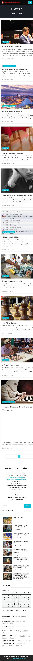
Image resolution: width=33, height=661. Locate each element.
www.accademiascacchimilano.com (16, 477)
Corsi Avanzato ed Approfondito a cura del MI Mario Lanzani (21, 566)
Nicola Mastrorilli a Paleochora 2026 (20, 542)
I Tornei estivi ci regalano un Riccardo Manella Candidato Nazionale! (20, 551)
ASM (13, 58)
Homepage (13, 13)
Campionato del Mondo (9, 66)
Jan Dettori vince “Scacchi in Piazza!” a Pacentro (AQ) (20, 526)
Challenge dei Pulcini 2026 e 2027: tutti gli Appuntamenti (20, 558)
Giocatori (5, 41)
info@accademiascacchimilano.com (16, 479)
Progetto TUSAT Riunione (23, 640)
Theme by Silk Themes (19, 658)
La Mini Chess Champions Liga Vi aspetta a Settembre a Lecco (21, 534)
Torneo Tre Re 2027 (18, 517)
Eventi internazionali (8, 232)
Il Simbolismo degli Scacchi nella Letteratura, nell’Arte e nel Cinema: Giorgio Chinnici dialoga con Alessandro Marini (21, 576)
